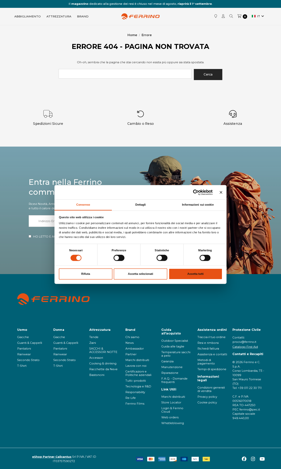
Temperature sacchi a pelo (175, 353)
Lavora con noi (135, 366)
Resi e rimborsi (208, 343)
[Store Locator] (215, 16)
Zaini (92, 343)
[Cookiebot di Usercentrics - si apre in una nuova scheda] (196, 192)
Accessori (96, 357)
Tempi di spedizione (211, 369)
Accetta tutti (195, 273)
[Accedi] (223, 16)
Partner (130, 354)
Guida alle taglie (172, 346)
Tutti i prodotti (135, 380)
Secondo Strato (28, 360)
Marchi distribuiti (137, 360)
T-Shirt (22, 366)
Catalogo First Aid (245, 347)
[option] (48, 117)
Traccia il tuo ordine (211, 337)
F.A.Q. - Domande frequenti (174, 380)
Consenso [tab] (83, 204)
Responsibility (135, 392)
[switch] (119, 258)
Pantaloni (24, 348)
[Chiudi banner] (221, 192)
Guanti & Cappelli (29, 343)
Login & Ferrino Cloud (172, 409)
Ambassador (134, 348)
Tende (93, 337)
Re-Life (130, 398)
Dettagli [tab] (140, 204)
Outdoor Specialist (174, 340)
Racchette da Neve (103, 369)
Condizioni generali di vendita (211, 389)
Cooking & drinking (102, 363)
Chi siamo (132, 337)
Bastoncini (96, 375)
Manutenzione (172, 367)
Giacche (23, 337)
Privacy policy (207, 396)
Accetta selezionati (140, 273)
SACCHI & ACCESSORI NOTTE (103, 350)
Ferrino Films (134, 403)
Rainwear (24, 354)
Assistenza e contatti (212, 354)
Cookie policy (207, 402)
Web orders (170, 417)
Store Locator (171, 402)
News (129, 343)
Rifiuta (85, 273)
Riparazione (169, 373)
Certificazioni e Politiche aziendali (138, 373)
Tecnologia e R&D (138, 386)
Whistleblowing (172, 423)
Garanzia (167, 361)
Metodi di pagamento (206, 361)
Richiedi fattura (208, 348)
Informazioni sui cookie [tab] (198, 204)
